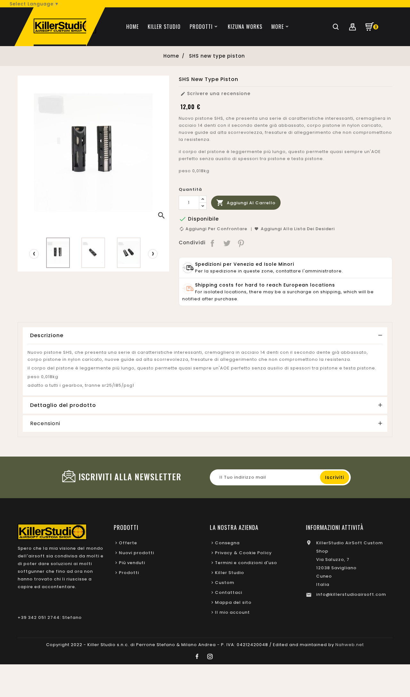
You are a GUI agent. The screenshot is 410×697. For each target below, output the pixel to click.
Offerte (128, 543)
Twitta (227, 242)
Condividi (213, 242)
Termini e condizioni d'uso (246, 563)
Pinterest (241, 242)
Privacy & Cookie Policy (243, 553)
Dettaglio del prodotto (63, 405)
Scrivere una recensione (215, 93)
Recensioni (45, 423)
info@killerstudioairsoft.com (351, 594)
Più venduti (132, 563)
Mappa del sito (233, 602)
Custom (224, 582)
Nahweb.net (349, 645)
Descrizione (46, 335)
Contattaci (228, 592)
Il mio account (232, 612)
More (277, 26)
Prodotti (129, 573)
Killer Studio (229, 573)
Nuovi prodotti (136, 553)
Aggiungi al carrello (245, 203)
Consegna (227, 543)
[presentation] (34, 254)
